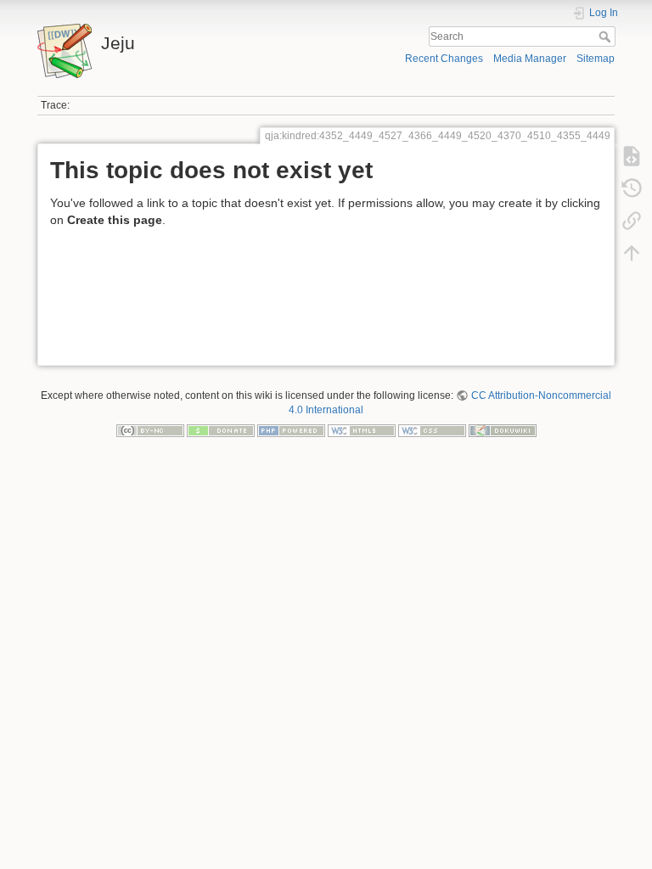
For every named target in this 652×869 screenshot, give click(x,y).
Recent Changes (444, 58)
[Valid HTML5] (362, 429)
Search (607, 36)
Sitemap (595, 58)
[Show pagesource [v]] (631, 156)
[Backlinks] (631, 221)
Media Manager (529, 58)
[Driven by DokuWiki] (503, 429)
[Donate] (221, 429)
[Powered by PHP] (291, 429)
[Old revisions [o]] (631, 188)
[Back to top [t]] (631, 253)
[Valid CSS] (432, 429)
